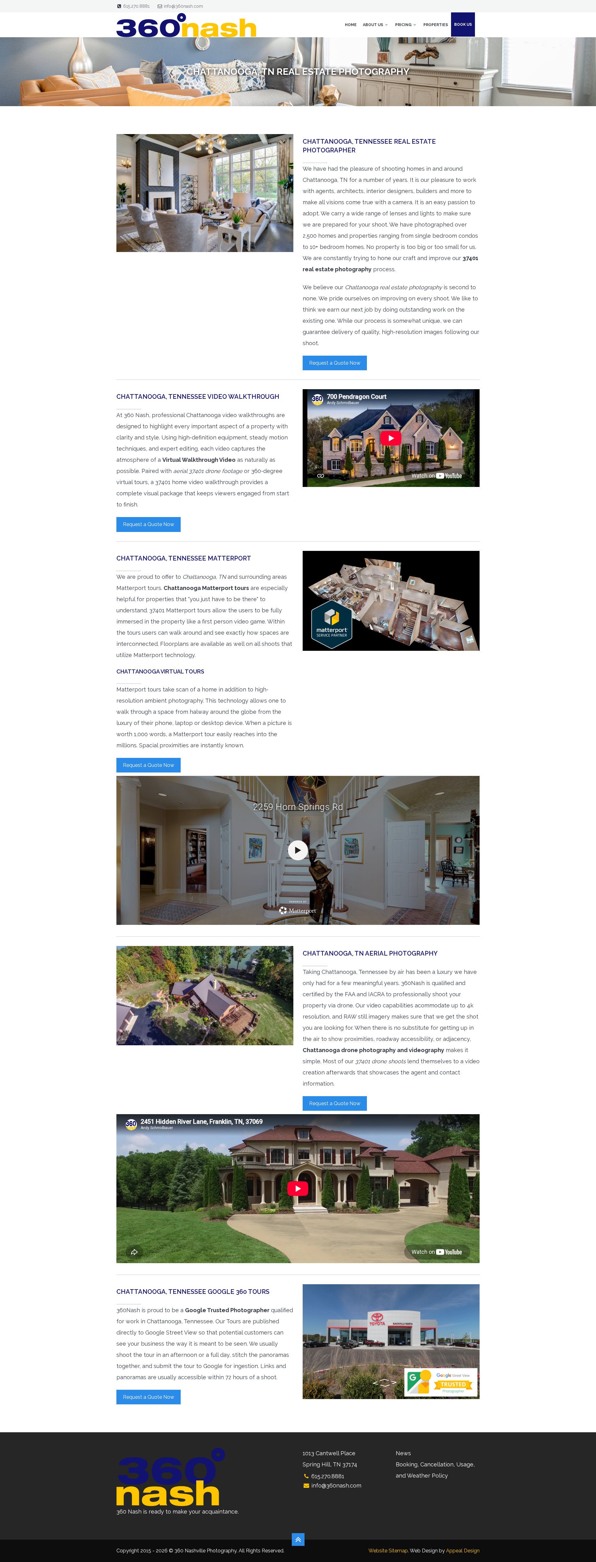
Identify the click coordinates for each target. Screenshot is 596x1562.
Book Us (463, 24)
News (403, 1453)
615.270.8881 (136, 6)
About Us (373, 25)
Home (351, 25)
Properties (435, 25)
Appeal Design (463, 1551)
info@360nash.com (183, 6)
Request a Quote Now (334, 363)
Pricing (404, 25)
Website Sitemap (388, 1551)
